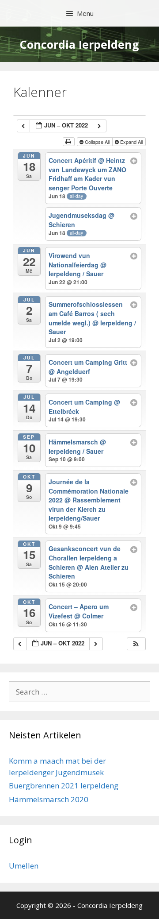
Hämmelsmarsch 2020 (48, 799)
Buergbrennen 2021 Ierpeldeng (63, 785)
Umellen (23, 866)
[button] (136, 644)
